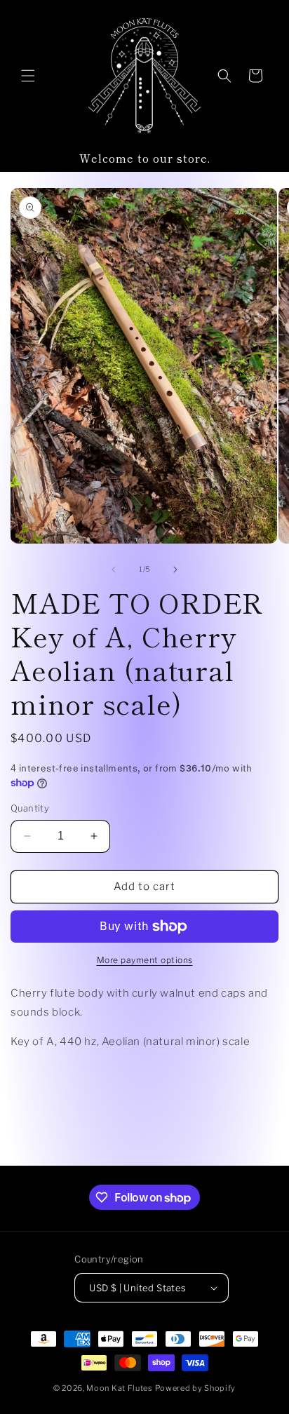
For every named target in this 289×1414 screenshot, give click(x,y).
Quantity (30, 808)
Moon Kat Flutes (119, 1388)
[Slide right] (175, 569)
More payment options (145, 960)
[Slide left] (113, 569)
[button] (28, 75)
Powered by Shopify (195, 1388)
